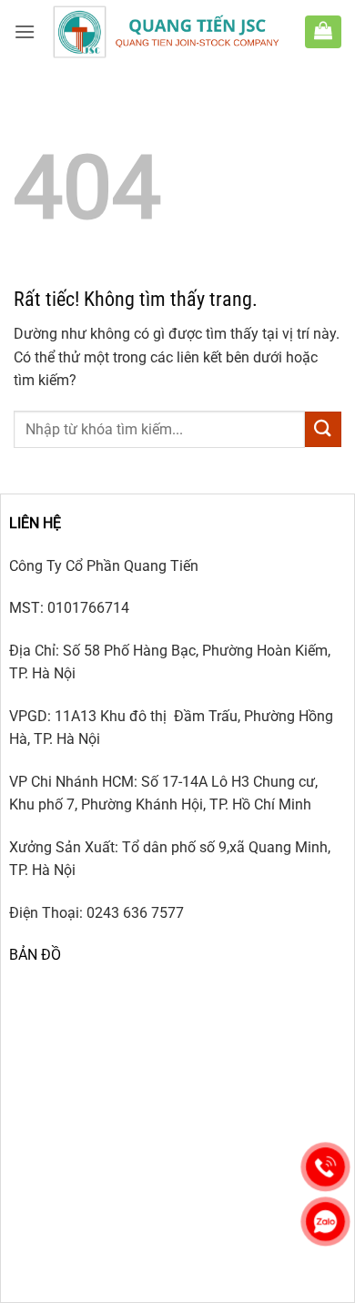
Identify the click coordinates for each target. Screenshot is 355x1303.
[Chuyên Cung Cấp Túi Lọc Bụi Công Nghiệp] (170, 32)
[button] (25, 31)
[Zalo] (325, 1221)
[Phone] (325, 1166)
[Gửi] (323, 429)
